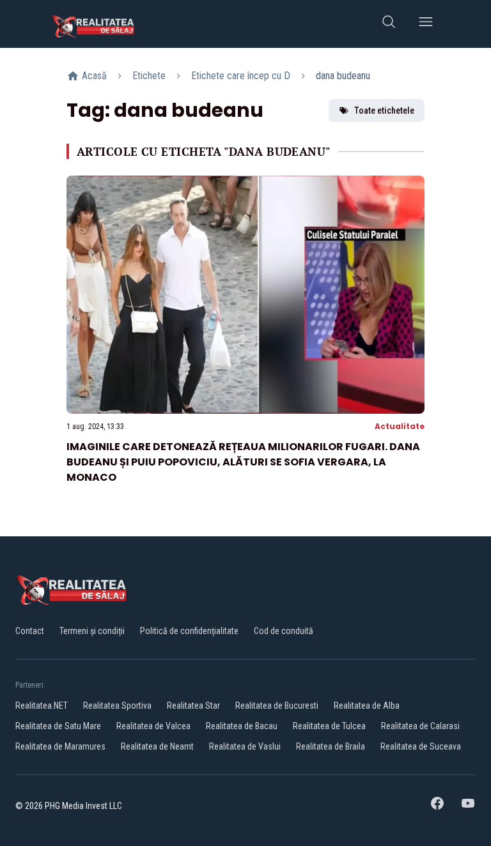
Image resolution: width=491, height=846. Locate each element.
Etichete (149, 76)
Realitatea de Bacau (241, 726)
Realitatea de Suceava (420, 746)
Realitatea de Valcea (153, 726)
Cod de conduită (283, 631)
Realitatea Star (193, 705)
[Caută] (388, 24)
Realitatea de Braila (330, 746)
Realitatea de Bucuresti (276, 705)
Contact (29, 631)
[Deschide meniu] (426, 24)
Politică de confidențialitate (189, 631)
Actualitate (400, 426)
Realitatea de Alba (367, 705)
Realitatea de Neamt (157, 746)
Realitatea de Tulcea (329, 726)
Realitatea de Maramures (60, 746)
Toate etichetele (384, 110)
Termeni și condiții (92, 631)
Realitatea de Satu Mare (58, 726)
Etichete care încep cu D (240, 76)
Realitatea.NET (41, 705)
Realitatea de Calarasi (420, 726)
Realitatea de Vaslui (245, 746)
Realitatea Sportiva (117, 705)
